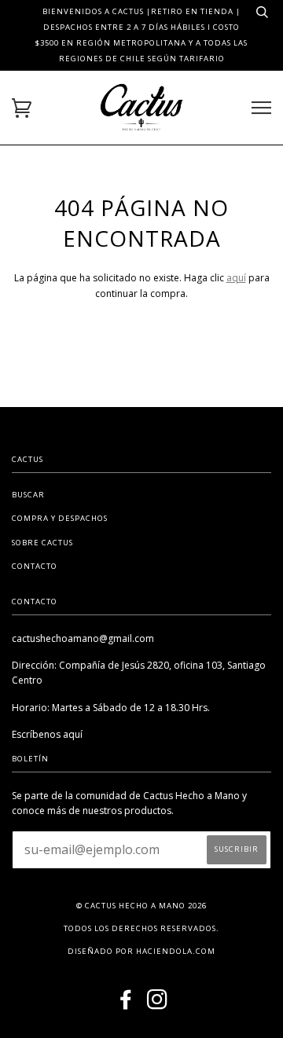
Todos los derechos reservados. (141, 928)
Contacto (34, 566)
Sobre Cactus (42, 542)
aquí (236, 277)
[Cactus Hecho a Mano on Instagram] (157, 1004)
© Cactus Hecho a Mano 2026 (141, 905)
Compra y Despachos (60, 518)
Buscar (28, 495)
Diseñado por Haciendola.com (141, 951)
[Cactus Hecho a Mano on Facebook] (126, 1004)
